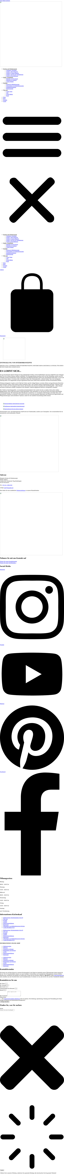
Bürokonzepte (9, 88)
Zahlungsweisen (7, 946)
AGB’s (5, 952)
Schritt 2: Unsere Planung (12, 73)
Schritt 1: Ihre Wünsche (12, 71)
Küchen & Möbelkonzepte (12, 84)
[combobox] (7, 1010)
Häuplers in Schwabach (12, 78)
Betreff (2, 990)
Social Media (9, 94)
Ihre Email (2, 986)
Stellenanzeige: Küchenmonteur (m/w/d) (13, 917)
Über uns (5, 919)
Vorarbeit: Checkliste (11, 70)
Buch (7, 95)
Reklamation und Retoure (9, 950)
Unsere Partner (10, 81)
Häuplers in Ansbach (11, 80)
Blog (4, 98)
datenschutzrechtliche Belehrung (12, 998)
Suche (4, 101)
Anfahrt (5, 922)
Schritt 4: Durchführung (12, 76)
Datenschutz (3, 997)
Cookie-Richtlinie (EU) (9, 927)
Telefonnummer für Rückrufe (7, 988)
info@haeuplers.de (8, 487)
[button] (32, 168)
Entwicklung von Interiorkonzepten (15, 86)
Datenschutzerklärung (8, 923)
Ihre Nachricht (3, 995)
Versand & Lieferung (8, 949)
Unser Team (9, 91)
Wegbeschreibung (20, 490)
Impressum (6, 924)
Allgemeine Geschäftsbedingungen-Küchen (14, 926)
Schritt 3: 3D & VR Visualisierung (14, 74)
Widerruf (5, 947)
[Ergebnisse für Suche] (32, 1137)
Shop (4, 97)
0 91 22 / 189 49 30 (7, 485)
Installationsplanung (11, 87)
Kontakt (5, 100)
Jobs (7, 93)
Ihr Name (2, 983)
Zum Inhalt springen (5, 0)
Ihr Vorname (3, 985)
